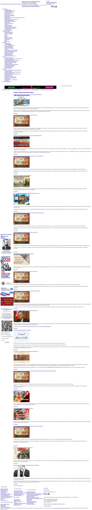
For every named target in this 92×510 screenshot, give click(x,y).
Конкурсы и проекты (8, 38)
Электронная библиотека (9, 48)
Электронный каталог (9, 46)
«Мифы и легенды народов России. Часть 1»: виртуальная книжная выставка (28, 135)
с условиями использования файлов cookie (60, 508)
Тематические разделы (9, 67)
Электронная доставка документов (47, 89)
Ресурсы (4, 56)
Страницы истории (8, 11)
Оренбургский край (8, 71)
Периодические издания (9, 66)
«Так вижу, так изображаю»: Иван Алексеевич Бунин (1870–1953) (26, 232)
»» (22, 485)
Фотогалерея (7, 39)
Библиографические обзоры (10, 65)
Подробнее (16, 113)
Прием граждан (7, 18)
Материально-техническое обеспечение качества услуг (15, 17)
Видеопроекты (7, 78)
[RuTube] (48, 494)
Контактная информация (50, 3)
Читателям (4, 42)
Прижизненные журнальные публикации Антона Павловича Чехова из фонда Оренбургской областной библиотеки (35, 370)
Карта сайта (46, 488)
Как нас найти (7, 22)
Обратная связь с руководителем (11, 27)
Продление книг (26, 89)
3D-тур (52, 5)
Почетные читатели (8, 26)
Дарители (6, 24)
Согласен (5, 509)
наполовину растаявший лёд (7, 336)
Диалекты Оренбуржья (5, 332)
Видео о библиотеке (8, 25)
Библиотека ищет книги (9, 52)
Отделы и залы (7, 13)
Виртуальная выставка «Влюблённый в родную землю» (24, 253)
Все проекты (7, 80)
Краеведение (29, 500)
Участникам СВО (4, 500)
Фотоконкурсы (7, 41)
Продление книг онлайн (9, 51)
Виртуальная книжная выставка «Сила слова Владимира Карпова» (26, 310)
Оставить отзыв (17, 505)
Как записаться (7, 43)
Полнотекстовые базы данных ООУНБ (12, 60)
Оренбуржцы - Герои (8, 75)
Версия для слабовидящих (52, 2)
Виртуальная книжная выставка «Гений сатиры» (22, 175)
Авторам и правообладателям (10, 28)
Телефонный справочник (9, 20)
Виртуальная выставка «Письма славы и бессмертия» (23, 408)
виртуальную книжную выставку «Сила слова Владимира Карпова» (38, 326)
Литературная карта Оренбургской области (12, 73)
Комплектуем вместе (8, 54)
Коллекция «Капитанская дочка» (11, 77)
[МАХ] (44, 494)
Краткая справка (8, 9)
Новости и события (6, 30)
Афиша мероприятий (8, 31)
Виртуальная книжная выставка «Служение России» (23, 447)
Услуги (6, 49)
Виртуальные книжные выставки (11, 61)
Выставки (6, 36)
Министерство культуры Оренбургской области (31, 1)
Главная (16, 92)
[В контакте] (45, 494)
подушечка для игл (5, 338)
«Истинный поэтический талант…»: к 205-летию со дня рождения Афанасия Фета (29, 212)
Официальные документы (9, 15)
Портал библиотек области (32, 502)
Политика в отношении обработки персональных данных (54, 503)
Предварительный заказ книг (10, 55)
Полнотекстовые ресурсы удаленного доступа (13, 58)
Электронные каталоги (9, 57)
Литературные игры (8, 74)
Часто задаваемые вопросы (9, 45)
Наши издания (29, 499)
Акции (6, 34)
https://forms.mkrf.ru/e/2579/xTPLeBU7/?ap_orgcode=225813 (8, 318)
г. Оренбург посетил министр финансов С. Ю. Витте (6, 253)
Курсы (6, 35)
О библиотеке (5, 8)
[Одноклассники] (47, 494)
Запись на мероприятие (9, 32)
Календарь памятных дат (31, 501)
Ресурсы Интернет (8, 68)
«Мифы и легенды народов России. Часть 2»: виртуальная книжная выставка (28, 94)
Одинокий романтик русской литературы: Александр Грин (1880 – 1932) (27, 290)
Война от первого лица (18, 390)
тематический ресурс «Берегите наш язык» (56, 367)
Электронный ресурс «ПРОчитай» (11, 79)
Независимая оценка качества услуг (11, 19)
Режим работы (7, 16)
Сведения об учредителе (9, 14)
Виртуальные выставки (26, 92)
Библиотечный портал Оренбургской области (30, 6)
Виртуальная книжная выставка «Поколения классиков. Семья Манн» (26, 465)
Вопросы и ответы (17, 500)
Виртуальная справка (8, 53)
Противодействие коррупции (10, 21)
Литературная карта (30, 503)
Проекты (4, 69)
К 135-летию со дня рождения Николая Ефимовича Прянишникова (26, 351)
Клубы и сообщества (8, 37)
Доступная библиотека (9, 23)
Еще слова (7, 342)
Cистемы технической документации (11, 64)
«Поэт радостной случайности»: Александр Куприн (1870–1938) (25, 271)
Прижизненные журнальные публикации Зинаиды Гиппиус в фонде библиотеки (28, 426)
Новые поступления (8, 63)
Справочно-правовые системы (10, 62)
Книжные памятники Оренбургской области (35, 498)
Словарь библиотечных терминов (20, 503)
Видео (6, 40)
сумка (3, 340)
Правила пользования (9, 47)
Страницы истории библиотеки (10, 76)
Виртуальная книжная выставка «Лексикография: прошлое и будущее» (26, 193)
